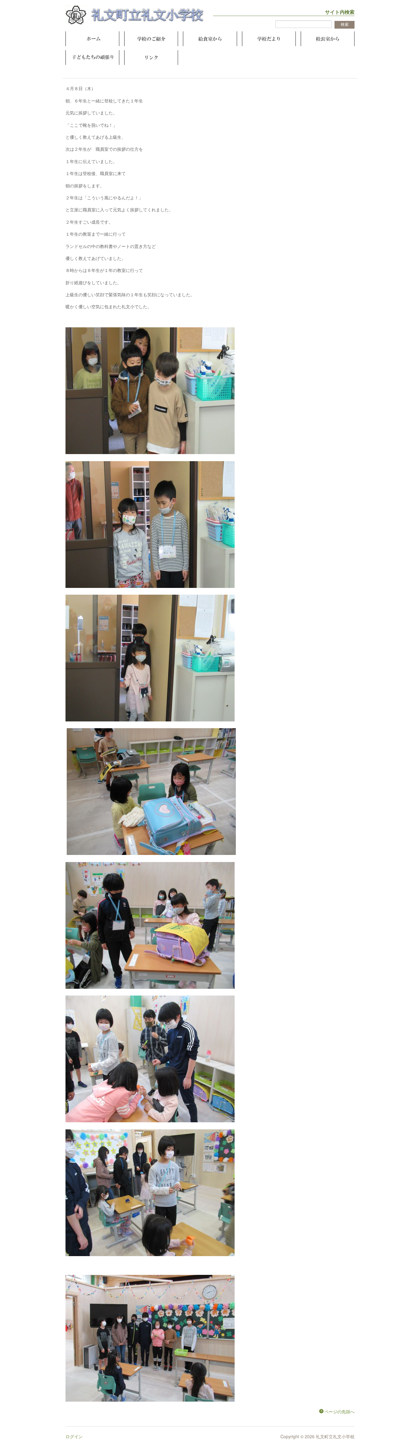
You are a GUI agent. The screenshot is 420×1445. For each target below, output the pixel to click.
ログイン (74, 1436)
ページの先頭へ (339, 1411)
